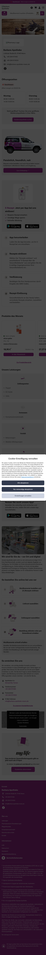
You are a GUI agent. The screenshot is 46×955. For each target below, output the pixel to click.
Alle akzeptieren (23, 483)
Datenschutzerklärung (27, 477)
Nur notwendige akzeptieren (23, 489)
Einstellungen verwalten (23, 496)
